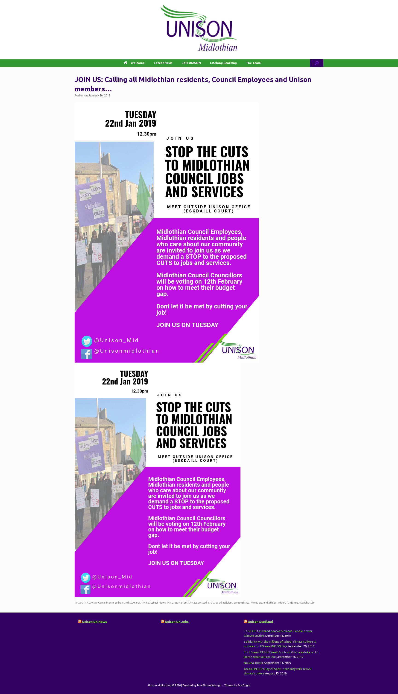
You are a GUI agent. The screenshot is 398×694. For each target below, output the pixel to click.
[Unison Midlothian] (199, 28)
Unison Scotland (260, 622)
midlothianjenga (288, 602)
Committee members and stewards (119, 602)
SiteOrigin (244, 685)
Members (256, 602)
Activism (92, 602)
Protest (183, 602)
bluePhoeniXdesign (209, 685)
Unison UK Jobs (177, 622)
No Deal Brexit (253, 662)
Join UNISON (191, 62)
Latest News (163, 62)
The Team (253, 62)
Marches (172, 602)
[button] (316, 63)
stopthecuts (306, 602)
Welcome (138, 62)
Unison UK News (94, 622)
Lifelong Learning (223, 62)
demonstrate (241, 602)
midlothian (270, 602)
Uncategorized (198, 602)
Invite (145, 602)
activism (227, 602)
